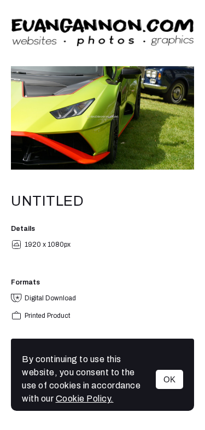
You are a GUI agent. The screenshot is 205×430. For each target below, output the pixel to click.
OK (169, 379)
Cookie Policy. (85, 398)
